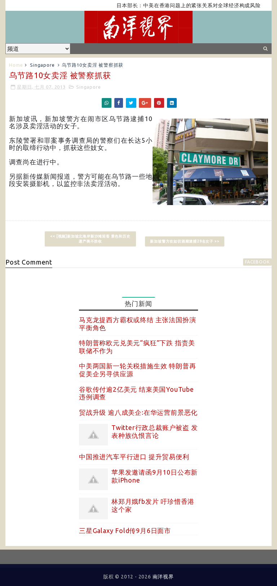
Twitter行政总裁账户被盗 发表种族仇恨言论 (154, 431)
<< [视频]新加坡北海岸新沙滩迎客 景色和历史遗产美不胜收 (90, 238)
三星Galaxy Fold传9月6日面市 (125, 530)
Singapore (42, 64)
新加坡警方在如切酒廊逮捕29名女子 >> (184, 241)
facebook (257, 261)
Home (16, 64)
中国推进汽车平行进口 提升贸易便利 (134, 456)
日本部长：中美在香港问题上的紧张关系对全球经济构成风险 (182, 5)
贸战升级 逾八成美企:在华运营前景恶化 (138, 412)
